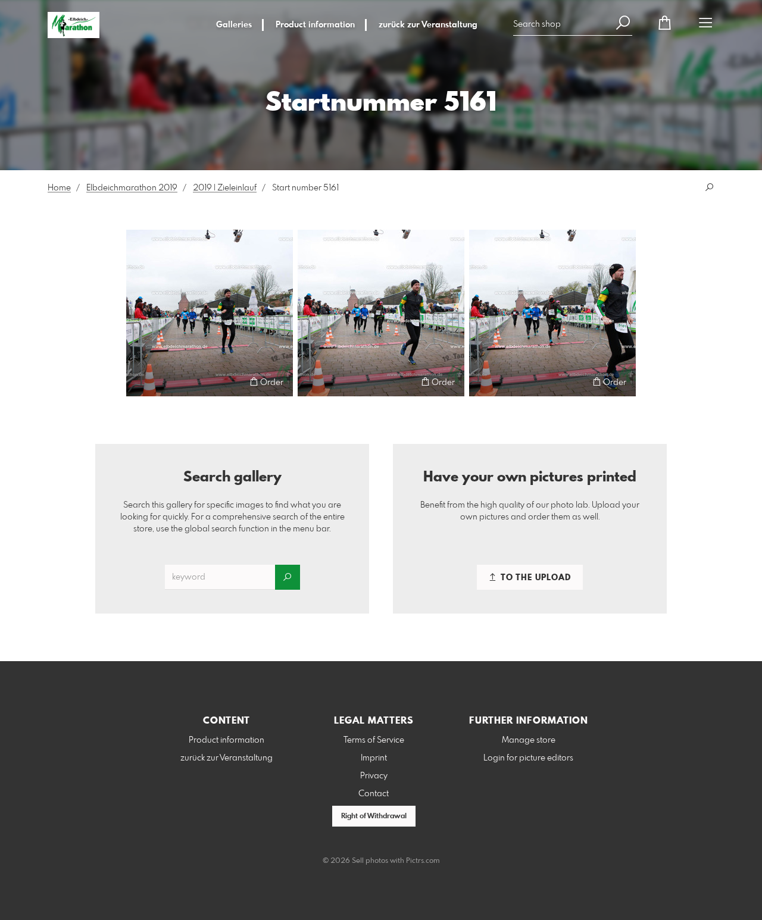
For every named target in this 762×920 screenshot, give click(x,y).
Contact (373, 794)
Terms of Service (373, 740)
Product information (315, 25)
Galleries (234, 25)
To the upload (534, 578)
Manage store (528, 740)
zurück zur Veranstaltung (428, 25)
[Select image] (141, 382)
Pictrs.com (423, 861)
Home (59, 188)
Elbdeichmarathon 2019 (131, 188)
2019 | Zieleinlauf (225, 188)
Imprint (374, 758)
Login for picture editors (528, 758)
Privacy (374, 776)
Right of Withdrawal (374, 816)
